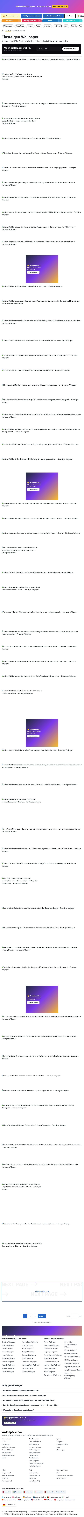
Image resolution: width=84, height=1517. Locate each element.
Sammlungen (6, 1444)
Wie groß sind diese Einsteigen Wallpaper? (18, 1410)
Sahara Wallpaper (70, 1350)
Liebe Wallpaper (7, 1355)
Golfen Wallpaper (34, 1450)
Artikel (4, 1458)
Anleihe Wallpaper (8, 1368)
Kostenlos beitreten (54, 16)
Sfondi (67, 1497)
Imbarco (39, 1492)
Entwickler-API (61, 1478)
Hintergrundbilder (30, 20)
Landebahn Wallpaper (51, 1362)
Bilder (50, 20)
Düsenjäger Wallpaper (71, 1363)
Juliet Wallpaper (27, 1345)
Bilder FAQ (32, 1478)
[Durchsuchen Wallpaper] (19, 20)
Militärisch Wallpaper (51, 1348)
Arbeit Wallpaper (49, 1372)
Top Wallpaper (6, 1452)
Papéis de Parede (55, 1497)
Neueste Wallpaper (8, 1450)
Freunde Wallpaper (8, 1365)
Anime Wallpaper (50, 1342)
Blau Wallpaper (34, 1455)
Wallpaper (9, 20)
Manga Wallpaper (28, 1352)
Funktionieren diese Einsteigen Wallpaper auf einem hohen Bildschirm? (29, 1400)
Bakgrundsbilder (40, 1497)
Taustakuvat (71, 1500)
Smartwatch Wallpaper (72, 1357)
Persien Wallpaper (8, 1362)
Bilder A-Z (5, 1478)
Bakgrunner (60, 1500)
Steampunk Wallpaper (51, 1345)
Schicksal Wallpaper (29, 1355)
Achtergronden (25, 1500)
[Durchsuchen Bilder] (60, 20)
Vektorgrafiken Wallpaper (31, 1365)
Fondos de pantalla (10, 1500)
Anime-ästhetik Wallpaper (53, 1355)
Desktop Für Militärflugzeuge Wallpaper (69, 1375)
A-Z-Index (5, 1442)
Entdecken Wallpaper (8, 1447)
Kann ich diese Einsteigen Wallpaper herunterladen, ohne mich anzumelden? (30, 1405)
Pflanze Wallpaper (35, 1442)
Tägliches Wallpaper (8, 1455)
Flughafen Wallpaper (51, 1358)
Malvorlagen (70, 20)
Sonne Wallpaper (8, 1352)
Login (71, 16)
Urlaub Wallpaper (50, 1368)
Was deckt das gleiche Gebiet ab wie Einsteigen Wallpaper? (24, 1395)
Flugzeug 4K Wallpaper (72, 1367)
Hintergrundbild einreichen (65, 1475)
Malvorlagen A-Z (7, 1481)
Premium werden (12, 16)
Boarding (7, 1492)
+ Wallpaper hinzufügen (31, 16)
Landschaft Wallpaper (36, 1463)
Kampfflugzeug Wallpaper (73, 1370)
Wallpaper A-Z (6, 1473)
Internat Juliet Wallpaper (52, 1365)
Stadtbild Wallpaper (8, 1342)
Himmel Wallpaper (28, 1372)
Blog (58, 1473)
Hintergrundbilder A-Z (9, 1475)
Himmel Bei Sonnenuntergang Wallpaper (70, 1344)
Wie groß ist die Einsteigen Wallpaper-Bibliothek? (21, 1390)
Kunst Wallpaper (7, 1348)
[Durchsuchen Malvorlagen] (80, 20)
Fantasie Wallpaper (8, 1358)
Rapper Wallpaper (34, 1452)
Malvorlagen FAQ (34, 1481)
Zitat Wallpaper (34, 1461)
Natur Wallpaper (27, 1368)
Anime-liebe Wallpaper (30, 1342)
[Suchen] (81, 16)
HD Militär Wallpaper (71, 1360)
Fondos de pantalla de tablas (56, 1492)
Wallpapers (17, 1497)
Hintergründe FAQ (34, 1475)
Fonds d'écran (38, 1500)
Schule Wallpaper (8, 1372)
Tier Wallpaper (33, 1458)
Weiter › (41, 1316)
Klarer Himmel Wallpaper (52, 1375)
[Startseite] (2, 30)
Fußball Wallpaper (35, 1466)
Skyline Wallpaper (8, 1345)
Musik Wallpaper (27, 1358)
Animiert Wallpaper (35, 1447)
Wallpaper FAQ (33, 1473)
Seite (68, 1316)
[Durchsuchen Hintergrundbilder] (40, 20)
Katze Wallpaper (27, 1348)
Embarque (29, 1492)
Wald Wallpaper (34, 1444)
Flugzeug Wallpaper (50, 1352)
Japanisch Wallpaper (29, 1362)
